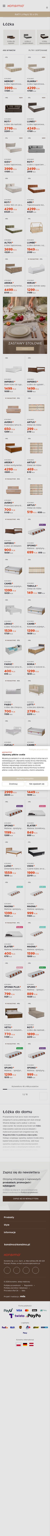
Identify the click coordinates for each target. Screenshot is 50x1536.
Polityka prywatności (38, 750)
